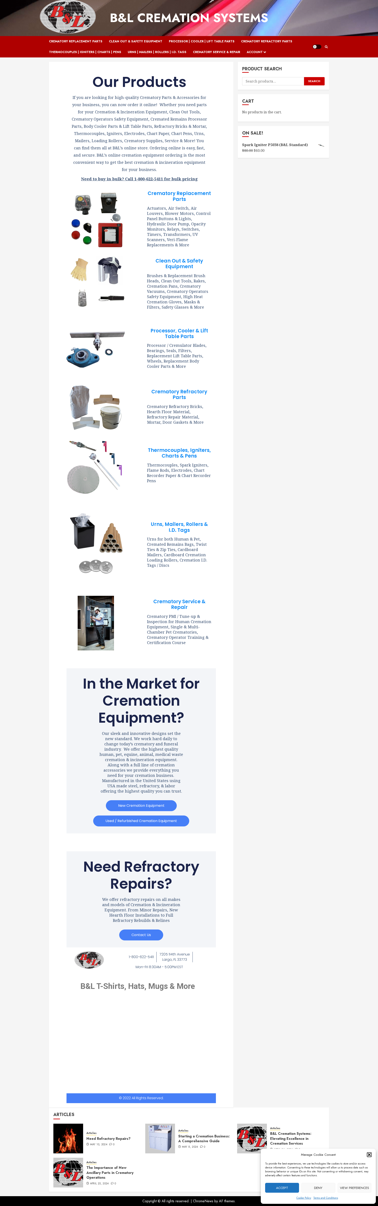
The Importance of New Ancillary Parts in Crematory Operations (109, 1172)
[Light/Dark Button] (317, 47)
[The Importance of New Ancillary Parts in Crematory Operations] (68, 1172)
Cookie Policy (303, 1198)
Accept (282, 1187)
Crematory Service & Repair (216, 52)
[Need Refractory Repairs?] (68, 1138)
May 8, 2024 (190, 1147)
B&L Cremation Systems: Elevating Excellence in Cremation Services (291, 1138)
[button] (369, 1154)
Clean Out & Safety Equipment (135, 41)
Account (255, 52)
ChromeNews (203, 1201)
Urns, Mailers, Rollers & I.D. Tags (179, 527)
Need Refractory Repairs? (108, 1138)
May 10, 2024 (98, 1144)
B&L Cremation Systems (189, 18)
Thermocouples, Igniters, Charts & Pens (179, 453)
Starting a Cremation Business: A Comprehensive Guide (204, 1139)
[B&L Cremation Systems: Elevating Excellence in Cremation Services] (252, 1138)
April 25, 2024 (99, 1183)
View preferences (354, 1187)
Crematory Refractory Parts (266, 41)
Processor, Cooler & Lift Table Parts (179, 333)
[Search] (326, 47)
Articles (91, 1133)
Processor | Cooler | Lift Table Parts (201, 41)
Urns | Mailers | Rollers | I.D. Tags (157, 52)
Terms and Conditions (325, 1198)
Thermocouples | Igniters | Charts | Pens (85, 52)
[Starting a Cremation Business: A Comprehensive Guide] (160, 1138)
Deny (318, 1187)
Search (314, 81)
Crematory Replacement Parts (75, 41)
